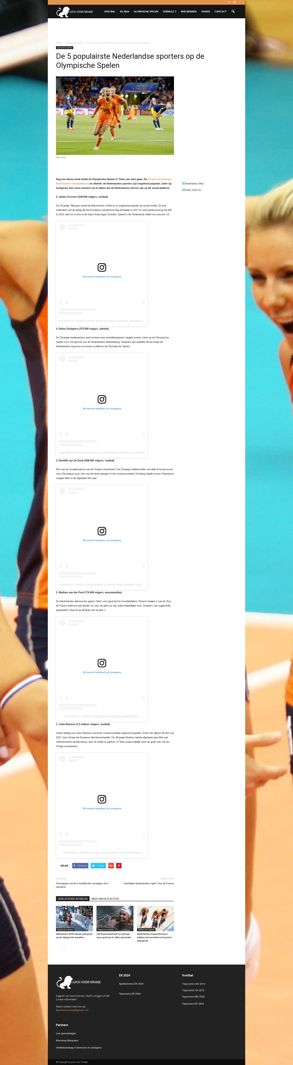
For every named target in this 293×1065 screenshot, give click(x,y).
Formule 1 (169, 11)
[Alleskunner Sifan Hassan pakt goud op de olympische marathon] (74, 918)
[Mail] (234, 2)
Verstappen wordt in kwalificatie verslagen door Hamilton (82, 885)
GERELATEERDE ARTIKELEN (72, 898)
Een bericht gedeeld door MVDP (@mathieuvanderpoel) (102, 716)
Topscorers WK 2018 (193, 996)
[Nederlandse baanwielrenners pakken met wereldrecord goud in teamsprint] (155, 918)
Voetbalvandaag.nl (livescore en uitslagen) (78, 1047)
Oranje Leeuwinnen (159, 179)
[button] (233, 11)
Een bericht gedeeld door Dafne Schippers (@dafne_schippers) (102, 452)
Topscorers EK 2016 (193, 990)
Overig (205, 11)
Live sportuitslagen (66, 1033)
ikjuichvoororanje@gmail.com (72, 1010)
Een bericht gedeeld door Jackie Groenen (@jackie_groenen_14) (102, 321)
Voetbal (109, 11)
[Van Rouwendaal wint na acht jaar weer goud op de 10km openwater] (114, 918)
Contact (221, 11)
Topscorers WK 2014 (193, 983)
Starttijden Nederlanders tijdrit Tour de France (149, 883)
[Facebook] (228, 2)
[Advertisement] (146, 30)
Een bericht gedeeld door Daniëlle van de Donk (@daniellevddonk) (104, 584)
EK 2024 (124, 11)
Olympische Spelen (146, 11)
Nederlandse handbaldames (72, 183)
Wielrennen (189, 11)
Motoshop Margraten (67, 1040)
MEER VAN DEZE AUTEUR (105, 898)
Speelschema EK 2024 (131, 983)
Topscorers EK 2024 (130, 993)
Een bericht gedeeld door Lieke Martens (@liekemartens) (102, 852)
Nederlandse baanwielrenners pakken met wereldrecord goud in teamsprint (154, 937)
